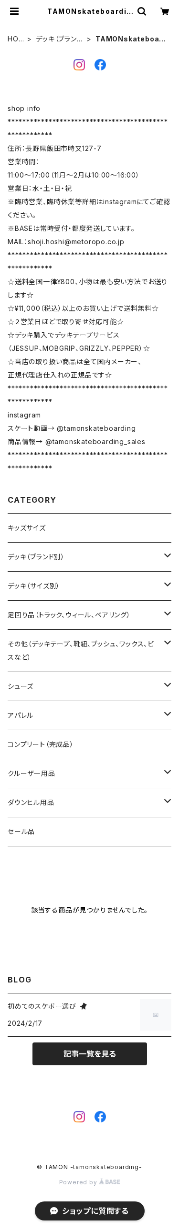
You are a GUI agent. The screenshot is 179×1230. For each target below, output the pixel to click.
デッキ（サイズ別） (34, 586)
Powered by (79, 1182)
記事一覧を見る (89, 1054)
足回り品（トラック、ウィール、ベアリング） (69, 615)
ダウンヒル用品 (31, 802)
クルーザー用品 (31, 773)
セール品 (21, 831)
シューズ (20, 686)
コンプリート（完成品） (41, 744)
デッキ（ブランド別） (59, 39)
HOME (16, 39)
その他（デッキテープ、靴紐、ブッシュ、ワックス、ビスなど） (81, 650)
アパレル (20, 715)
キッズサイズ (27, 528)
